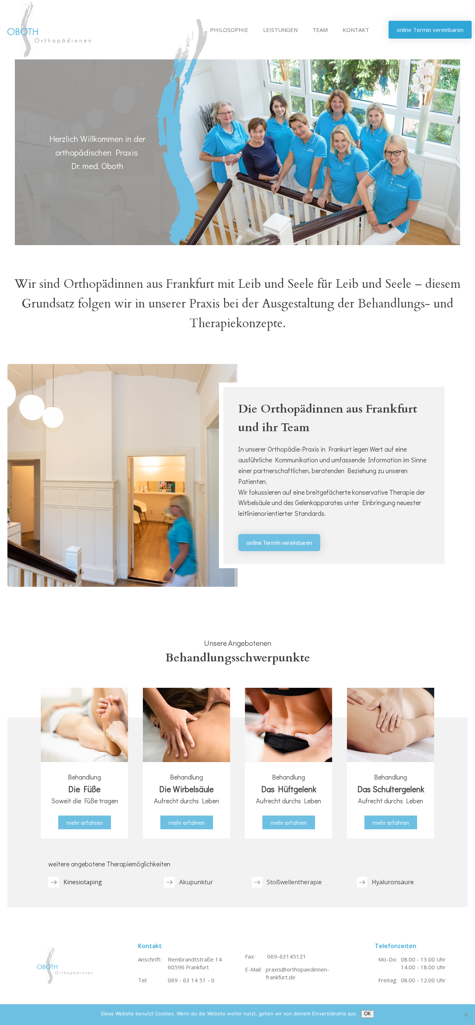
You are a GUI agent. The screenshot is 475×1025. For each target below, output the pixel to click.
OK (367, 1013)
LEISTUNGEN (280, 29)
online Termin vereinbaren (279, 542)
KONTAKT (356, 29)
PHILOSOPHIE (229, 29)
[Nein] (465, 1014)
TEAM (320, 29)
